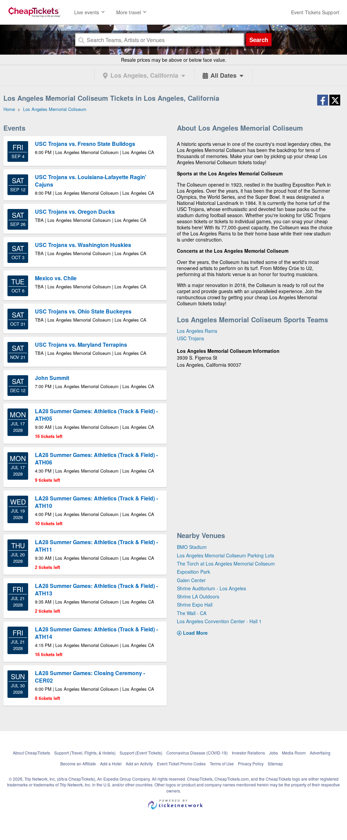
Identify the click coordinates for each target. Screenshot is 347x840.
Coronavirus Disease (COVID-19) (197, 753)
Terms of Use (222, 763)
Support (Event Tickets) (141, 753)
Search (258, 40)
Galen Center (191, 580)
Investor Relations (248, 753)
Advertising (320, 753)
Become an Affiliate (78, 763)
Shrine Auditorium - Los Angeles (211, 588)
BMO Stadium (192, 546)
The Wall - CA (191, 613)
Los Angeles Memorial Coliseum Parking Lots (225, 555)
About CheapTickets (31, 753)
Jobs (273, 753)
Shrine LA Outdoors (198, 596)
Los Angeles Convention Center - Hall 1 (219, 621)
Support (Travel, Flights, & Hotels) (85, 753)
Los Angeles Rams (197, 331)
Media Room (294, 753)
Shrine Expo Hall (194, 604)
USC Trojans (190, 338)
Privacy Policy (251, 763)
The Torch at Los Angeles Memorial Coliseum (226, 563)
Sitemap (275, 763)
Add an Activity (139, 763)
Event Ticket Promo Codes (181, 763)
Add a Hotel (111, 763)
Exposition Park (193, 571)
